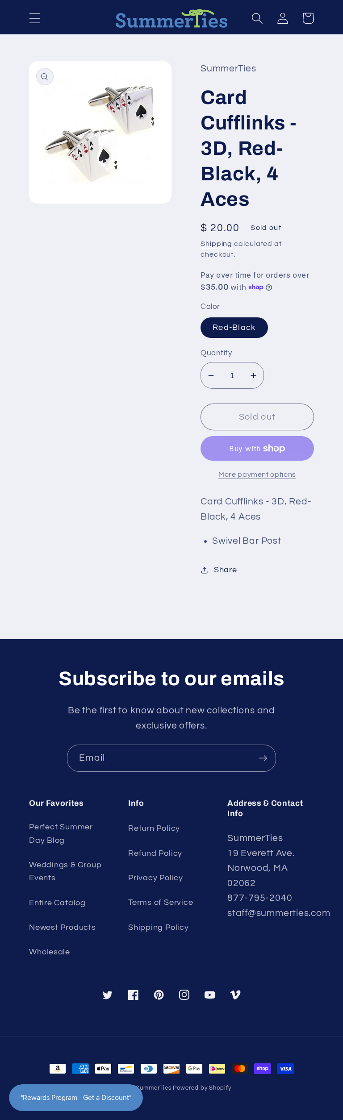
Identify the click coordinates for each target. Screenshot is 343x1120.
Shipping (216, 243)
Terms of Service (160, 902)
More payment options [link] (257, 474)
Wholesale (49, 952)
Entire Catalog (57, 903)
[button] (34, 18)
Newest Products (62, 927)
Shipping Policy (158, 927)
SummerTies (153, 1088)
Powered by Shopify (202, 1088)
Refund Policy (155, 853)
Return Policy (154, 828)
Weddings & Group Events (65, 871)
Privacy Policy (155, 878)
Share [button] (225, 570)
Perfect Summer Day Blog (61, 833)
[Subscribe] (263, 758)
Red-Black (234, 327)
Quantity (216, 353)
